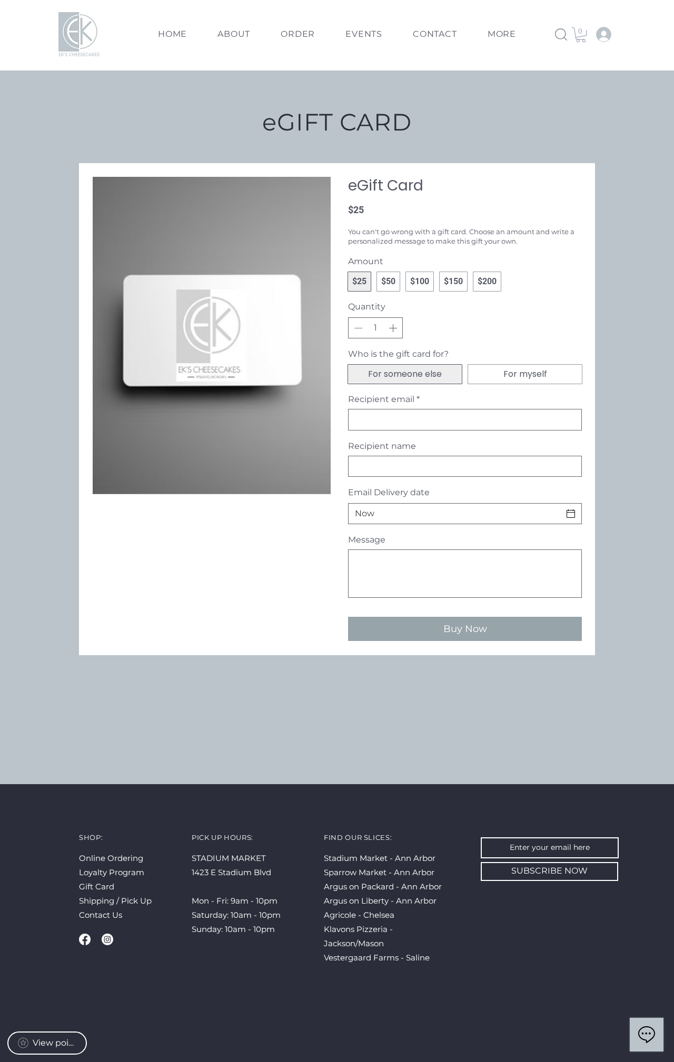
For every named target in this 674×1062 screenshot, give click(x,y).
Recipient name (382, 446)
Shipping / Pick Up (116, 901)
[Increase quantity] (393, 328)
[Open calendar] (570, 513)
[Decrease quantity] (357, 328)
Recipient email (384, 399)
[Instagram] (107, 939)
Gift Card (96, 886)
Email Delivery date (389, 492)
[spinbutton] (375, 328)
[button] (501, 34)
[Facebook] (85, 939)
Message (366, 540)
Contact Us (100, 915)
